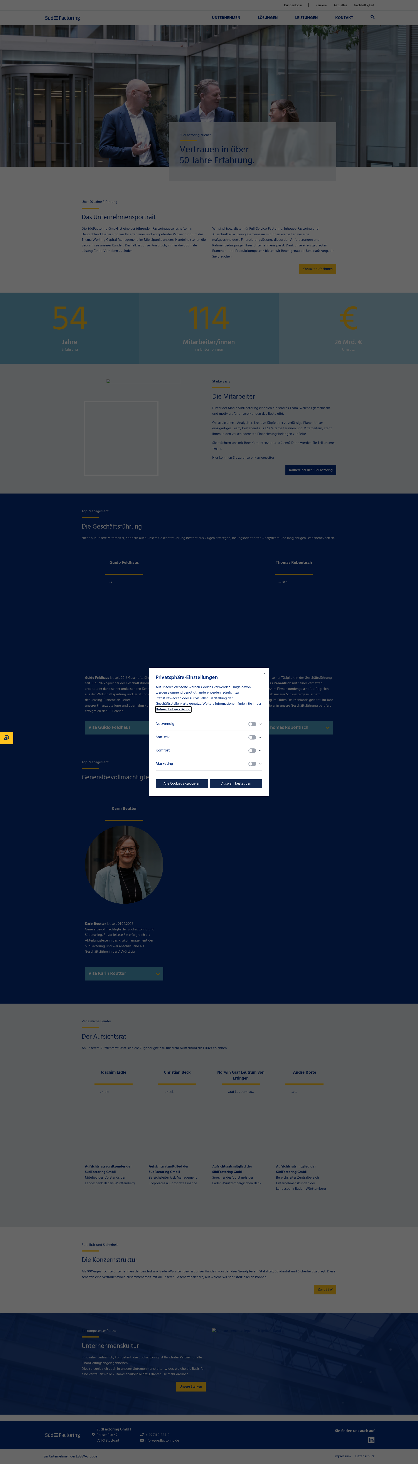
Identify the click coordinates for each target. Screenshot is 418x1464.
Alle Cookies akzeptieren (181, 784)
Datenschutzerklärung (173, 709)
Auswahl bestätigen (236, 784)
